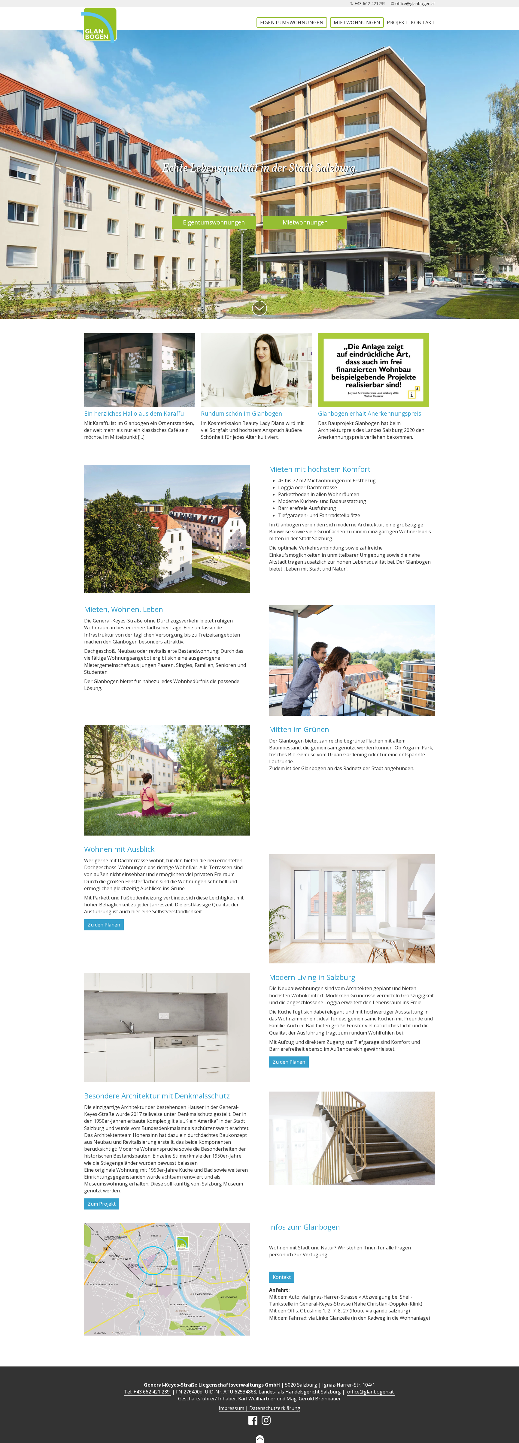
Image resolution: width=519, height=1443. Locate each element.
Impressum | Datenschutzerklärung (259, 1408)
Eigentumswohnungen (291, 22)
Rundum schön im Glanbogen (241, 413)
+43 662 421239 (370, 3)
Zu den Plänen (104, 924)
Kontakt (423, 22)
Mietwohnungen (357, 22)
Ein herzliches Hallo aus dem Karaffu (134, 413)
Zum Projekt (102, 1203)
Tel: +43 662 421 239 (147, 1391)
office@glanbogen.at (415, 3)
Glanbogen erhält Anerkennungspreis (369, 413)
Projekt (397, 22)
